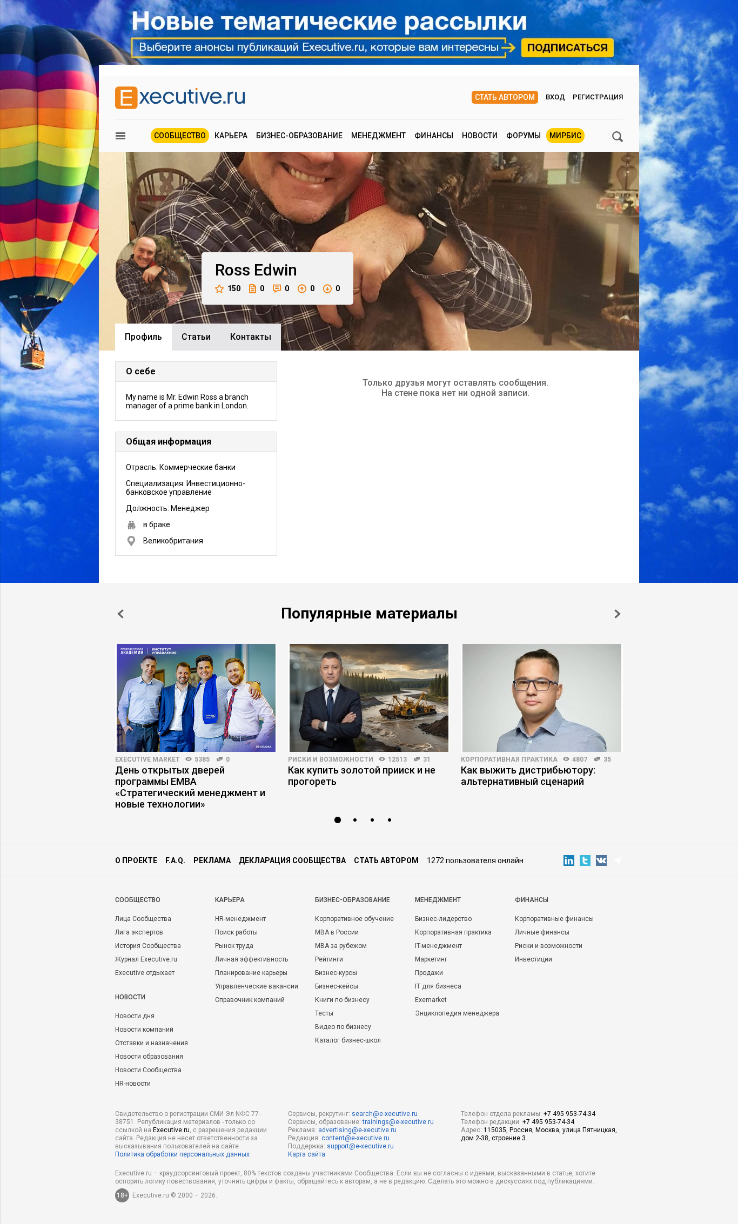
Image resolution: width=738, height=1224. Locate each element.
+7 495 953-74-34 (569, 1114)
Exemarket (431, 1000)
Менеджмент (378, 135)
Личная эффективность (251, 959)
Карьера (230, 135)
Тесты (324, 1013)
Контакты (250, 337)
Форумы (523, 135)
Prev (120, 614)
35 (607, 759)
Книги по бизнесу (342, 1000)
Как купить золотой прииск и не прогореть (361, 775)
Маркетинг (431, 959)
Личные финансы (542, 932)
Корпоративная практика (509, 759)
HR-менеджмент (240, 919)
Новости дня (135, 1016)
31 (427, 759)
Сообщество (180, 135)
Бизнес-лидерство (443, 919)
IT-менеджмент (438, 946)
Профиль (143, 337)
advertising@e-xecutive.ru (357, 1130)
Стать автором (505, 97)
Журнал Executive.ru (146, 959)
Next (617, 614)
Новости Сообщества (148, 1070)
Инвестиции (533, 959)
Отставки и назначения (151, 1043)
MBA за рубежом (341, 946)
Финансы (433, 135)
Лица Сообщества (143, 919)
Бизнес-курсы (336, 973)
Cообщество (137, 900)
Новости (480, 135)
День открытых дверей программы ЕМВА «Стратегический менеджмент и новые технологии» (190, 787)
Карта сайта (306, 1154)
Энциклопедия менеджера (457, 1013)
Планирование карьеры (251, 973)
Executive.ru (171, 1130)
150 (233, 288)
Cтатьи (196, 337)
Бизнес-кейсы (336, 986)
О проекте (136, 860)
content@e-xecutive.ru (355, 1138)
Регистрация (598, 97)
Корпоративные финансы (554, 919)
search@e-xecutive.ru (385, 1114)
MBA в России (337, 932)
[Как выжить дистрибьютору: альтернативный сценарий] (542, 698)
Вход (555, 97)
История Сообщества (148, 946)
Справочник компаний (250, 1000)
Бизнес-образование (299, 135)
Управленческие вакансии (256, 986)
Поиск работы (236, 932)
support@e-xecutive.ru (360, 1146)
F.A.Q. (175, 860)
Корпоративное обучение (354, 919)
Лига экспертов (139, 932)
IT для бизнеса (438, 986)
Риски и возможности (330, 759)
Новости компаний (144, 1029)
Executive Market (147, 759)
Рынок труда (234, 946)
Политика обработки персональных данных (182, 1154)
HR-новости (133, 1083)
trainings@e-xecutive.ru (398, 1122)
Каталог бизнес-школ (348, 1040)
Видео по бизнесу (343, 1027)
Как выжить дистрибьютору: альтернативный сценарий (528, 775)
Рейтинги (329, 959)
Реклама (212, 860)
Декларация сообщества (292, 860)
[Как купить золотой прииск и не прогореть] (369, 698)
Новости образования (149, 1056)
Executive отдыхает (145, 973)
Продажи (429, 973)
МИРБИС (565, 135)
